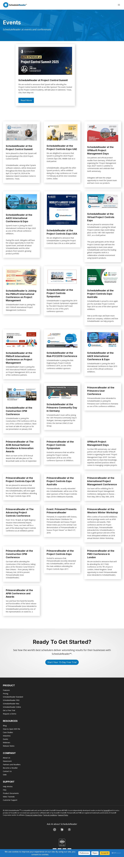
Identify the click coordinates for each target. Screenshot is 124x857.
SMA (5, 774)
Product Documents (11, 793)
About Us (6, 758)
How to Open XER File (11, 729)
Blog (5, 725)
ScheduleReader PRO (11, 700)
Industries (7, 736)
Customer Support (10, 800)
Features (6, 690)
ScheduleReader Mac (11, 703)
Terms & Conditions (50, 815)
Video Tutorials (9, 796)
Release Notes (8, 746)
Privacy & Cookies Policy (33, 815)
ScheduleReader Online (12, 707)
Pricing (5, 693)
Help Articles (8, 786)
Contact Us (7, 771)
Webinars (6, 742)
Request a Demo (9, 714)
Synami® (107, 810)
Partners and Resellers (11, 764)
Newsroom (7, 761)
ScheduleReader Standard (13, 697)
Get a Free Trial (9, 710)
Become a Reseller (10, 768)
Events (5, 739)
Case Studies (8, 732)
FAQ (4, 790)
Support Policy (63, 815)
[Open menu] (119, 5)
